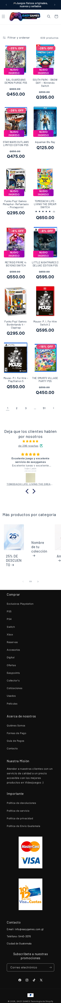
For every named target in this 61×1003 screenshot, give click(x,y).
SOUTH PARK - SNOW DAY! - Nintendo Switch (45, 82)
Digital (10, 657)
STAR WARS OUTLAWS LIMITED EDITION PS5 (16, 144)
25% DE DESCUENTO (14, 560)
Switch (11, 626)
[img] (30, 441)
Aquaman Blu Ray (45, 142)
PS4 (9, 619)
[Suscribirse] (50, 967)
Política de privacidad (20, 818)
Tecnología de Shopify (42, 1001)
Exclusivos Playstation (20, 603)
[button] (49, 16)
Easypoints (13, 672)
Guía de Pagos (15, 740)
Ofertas (11, 665)
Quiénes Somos (16, 725)
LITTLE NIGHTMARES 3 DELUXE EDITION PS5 (45, 264)
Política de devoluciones (21, 802)
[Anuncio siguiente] (54, 4)
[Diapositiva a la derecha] (38, 581)
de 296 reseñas (28, 445)
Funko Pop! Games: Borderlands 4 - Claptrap (15, 324)
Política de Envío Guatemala (23, 826)
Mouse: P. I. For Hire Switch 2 (45, 323)
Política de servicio (18, 810)
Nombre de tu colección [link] (39, 546)
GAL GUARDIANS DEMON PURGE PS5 (16, 81)
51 (44, 408)
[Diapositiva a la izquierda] (23, 581)
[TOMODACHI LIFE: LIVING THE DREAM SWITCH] (30, 478)
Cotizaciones (14, 688)
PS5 (9, 611)
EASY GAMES (23, 1001)
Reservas (12, 642)
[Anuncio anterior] (6, 4)
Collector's (13, 680)
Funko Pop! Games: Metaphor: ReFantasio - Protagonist (16, 204)
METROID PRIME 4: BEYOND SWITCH (16, 264)
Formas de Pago (16, 733)
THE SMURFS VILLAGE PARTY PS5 (45, 380)
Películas (12, 703)
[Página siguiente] (53, 408)
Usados (11, 695)
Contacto (12, 748)
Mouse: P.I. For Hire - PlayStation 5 (16, 380)
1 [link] (7, 408)
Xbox (10, 634)
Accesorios (13, 649)
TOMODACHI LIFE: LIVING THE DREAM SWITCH (45, 204)
